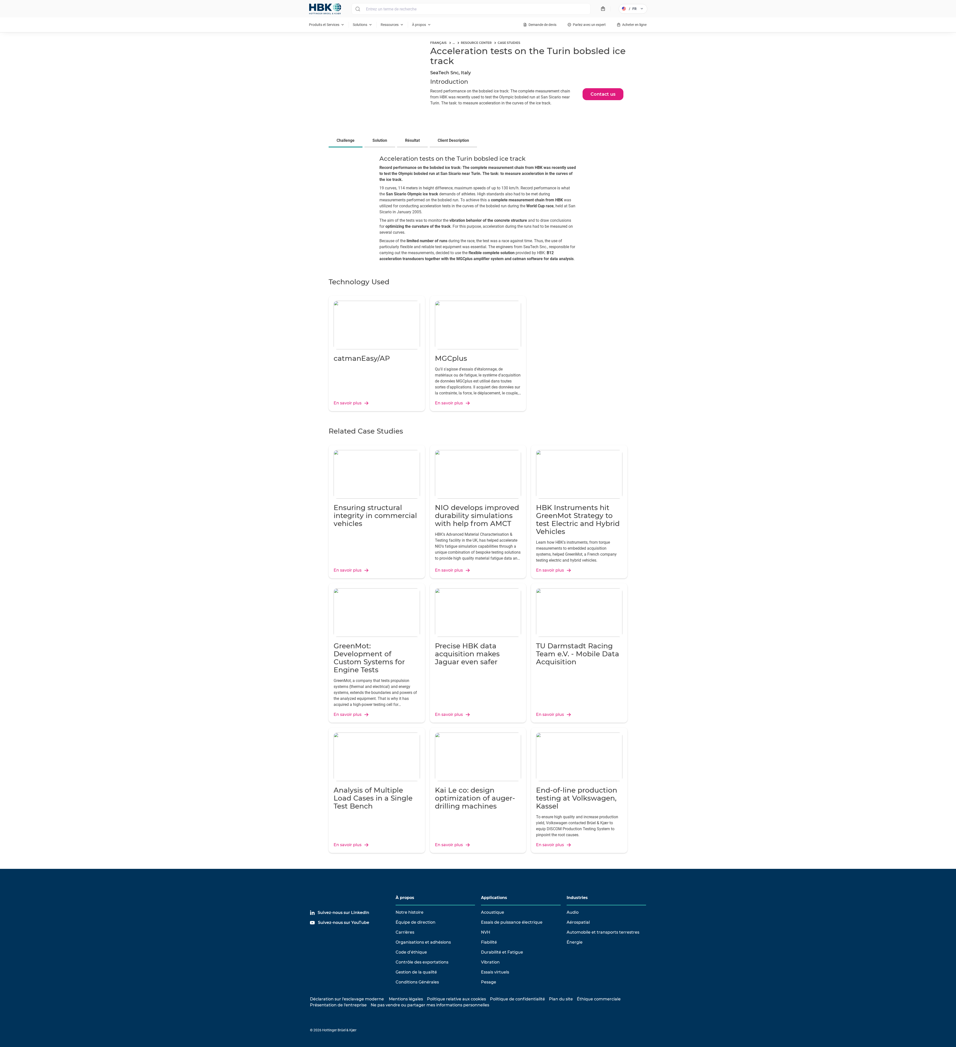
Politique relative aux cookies (456, 999)
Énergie (575, 942)
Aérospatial (578, 922)
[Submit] (357, 8)
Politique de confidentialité (517, 999)
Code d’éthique (411, 952)
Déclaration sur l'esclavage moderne (347, 999)
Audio (573, 912)
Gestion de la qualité (416, 972)
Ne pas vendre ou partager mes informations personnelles (430, 1005)
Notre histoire (409, 912)
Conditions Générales (417, 982)
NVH (485, 932)
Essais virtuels (495, 972)
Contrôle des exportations (422, 962)
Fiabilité (489, 942)
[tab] (346, 141)
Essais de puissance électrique (511, 922)
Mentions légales (406, 999)
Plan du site (561, 999)
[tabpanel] (478, 209)
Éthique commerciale (599, 999)
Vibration (490, 962)
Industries (577, 897)
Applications (494, 897)
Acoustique (492, 912)
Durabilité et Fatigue (502, 952)
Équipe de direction (415, 922)
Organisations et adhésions (423, 942)
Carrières (405, 932)
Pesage (488, 982)
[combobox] (471, 9)
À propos (405, 897)
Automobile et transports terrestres (603, 932)
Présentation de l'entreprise (338, 1005)
